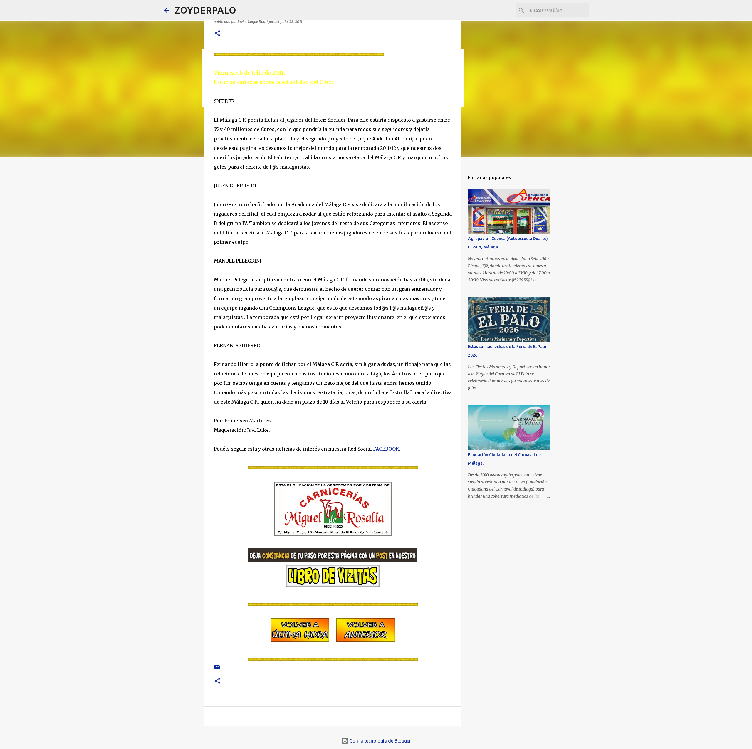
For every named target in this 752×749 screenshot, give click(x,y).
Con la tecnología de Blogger (379, 740)
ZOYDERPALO (205, 10)
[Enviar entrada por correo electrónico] (217, 669)
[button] (217, 34)
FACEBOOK (386, 449)
